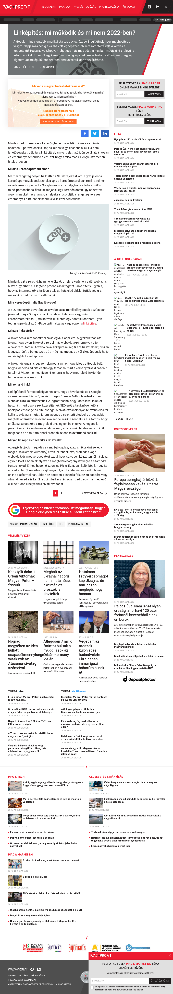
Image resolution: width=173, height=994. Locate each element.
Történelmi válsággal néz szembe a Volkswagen (118, 832)
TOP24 (16, 691)
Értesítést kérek (160, 981)
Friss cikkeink (48, 6)
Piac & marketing (78, 524)
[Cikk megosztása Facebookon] (85, 133)
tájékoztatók (30, 984)
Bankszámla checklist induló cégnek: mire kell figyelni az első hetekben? (134, 800)
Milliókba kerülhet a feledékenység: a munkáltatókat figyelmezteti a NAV (135, 667)
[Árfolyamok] (157, 7)
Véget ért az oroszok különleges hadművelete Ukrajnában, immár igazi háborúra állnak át (91, 656)
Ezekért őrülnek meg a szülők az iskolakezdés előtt (52, 860)
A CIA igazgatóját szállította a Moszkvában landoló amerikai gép (80, 710)
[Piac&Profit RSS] (39, 969)
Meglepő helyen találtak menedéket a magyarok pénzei (135, 232)
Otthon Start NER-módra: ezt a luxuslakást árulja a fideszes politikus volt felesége (31, 710)
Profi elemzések (109, 6)
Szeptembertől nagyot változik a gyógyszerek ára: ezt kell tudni (132, 220)
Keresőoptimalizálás (23, 524)
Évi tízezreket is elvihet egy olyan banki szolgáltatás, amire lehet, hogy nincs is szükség (136, 512)
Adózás (91, 6)
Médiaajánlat (38, 975)
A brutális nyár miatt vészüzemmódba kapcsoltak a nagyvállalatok (132, 817)
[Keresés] (166, 7)
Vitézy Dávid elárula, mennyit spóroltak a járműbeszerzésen (137, 189)
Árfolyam (129, 6)
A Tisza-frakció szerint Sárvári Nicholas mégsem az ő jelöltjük (30, 735)
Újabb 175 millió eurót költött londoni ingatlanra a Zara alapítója (144, 299)
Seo (61, 524)
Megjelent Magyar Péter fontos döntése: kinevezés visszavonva (84, 698)
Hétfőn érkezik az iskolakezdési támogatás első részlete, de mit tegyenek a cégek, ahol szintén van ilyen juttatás (127, 839)
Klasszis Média (63, 984)
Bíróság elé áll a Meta (35, 876)
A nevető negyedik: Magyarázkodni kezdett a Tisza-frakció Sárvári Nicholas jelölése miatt (84, 751)
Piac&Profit (49, 67)
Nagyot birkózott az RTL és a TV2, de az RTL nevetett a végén (30, 722)
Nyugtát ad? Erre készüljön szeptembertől (138, 139)
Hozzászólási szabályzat (22, 980)
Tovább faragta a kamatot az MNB (133, 209)
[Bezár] (170, 955)
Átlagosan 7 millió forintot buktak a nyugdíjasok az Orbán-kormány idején (57, 650)
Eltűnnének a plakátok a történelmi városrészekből (51, 893)
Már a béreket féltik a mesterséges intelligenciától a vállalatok (52, 800)
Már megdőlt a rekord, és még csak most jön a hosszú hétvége (139, 538)
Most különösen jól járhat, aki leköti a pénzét (139, 656)
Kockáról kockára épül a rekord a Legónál (138, 242)
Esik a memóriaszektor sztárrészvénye (32, 832)
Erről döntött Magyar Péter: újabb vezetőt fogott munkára (31, 698)
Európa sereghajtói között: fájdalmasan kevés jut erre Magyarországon (136, 484)
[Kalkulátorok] (149, 6)
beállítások (46, 984)
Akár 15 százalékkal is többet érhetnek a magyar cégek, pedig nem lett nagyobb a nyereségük (145, 267)
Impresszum (14, 975)
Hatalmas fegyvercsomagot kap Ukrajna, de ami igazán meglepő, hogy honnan (93, 583)
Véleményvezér (19, 535)
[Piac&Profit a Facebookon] (32, 969)
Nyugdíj (78, 6)
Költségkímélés (125, 429)
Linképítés (48, 524)
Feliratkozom (154, 94)
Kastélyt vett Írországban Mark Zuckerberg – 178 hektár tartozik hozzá (145, 328)
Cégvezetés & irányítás (106, 776)
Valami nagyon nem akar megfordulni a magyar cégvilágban (136, 165)
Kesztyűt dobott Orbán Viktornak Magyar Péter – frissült (21, 578)
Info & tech (16, 776)
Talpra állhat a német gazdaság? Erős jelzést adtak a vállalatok (139, 177)
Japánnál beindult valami (128, 200)
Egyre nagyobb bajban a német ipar (110, 846)
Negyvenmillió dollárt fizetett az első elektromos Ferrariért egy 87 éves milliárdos (147, 394)
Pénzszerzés (123, 555)
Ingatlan (64, 6)
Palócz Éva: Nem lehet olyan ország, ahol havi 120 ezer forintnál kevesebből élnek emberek (137, 151)
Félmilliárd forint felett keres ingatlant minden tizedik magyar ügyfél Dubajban (143, 358)
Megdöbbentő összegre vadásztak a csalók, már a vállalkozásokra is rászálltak (51, 817)
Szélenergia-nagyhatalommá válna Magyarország (133, 526)
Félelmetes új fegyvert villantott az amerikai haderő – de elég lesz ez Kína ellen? (82, 724)
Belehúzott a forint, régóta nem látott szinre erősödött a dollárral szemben (82, 738)
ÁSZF (25, 975)
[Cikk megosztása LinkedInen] (105, 133)
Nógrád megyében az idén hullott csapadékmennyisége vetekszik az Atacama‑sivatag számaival (26, 654)
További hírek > (123, 419)
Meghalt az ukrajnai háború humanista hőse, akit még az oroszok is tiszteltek (57, 583)
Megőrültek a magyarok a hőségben (30, 915)
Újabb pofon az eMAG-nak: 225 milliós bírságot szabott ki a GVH (46, 910)
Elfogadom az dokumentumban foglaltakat (130, 988)
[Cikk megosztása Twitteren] (95, 133)
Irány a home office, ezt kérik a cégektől (32, 837)
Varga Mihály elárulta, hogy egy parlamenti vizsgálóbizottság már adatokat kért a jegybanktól (27, 748)
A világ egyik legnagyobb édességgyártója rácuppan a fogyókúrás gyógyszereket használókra (53, 784)
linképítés (89, 323)
